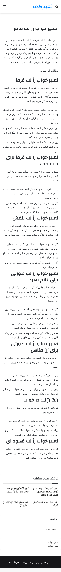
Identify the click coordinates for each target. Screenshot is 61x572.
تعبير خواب (50, 529)
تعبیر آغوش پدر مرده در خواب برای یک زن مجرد (17, 490)
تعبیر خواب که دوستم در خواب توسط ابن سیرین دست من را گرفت (45, 491)
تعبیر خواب (53, 542)
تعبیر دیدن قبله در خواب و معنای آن (16, 504)
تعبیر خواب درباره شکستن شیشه (45, 504)
